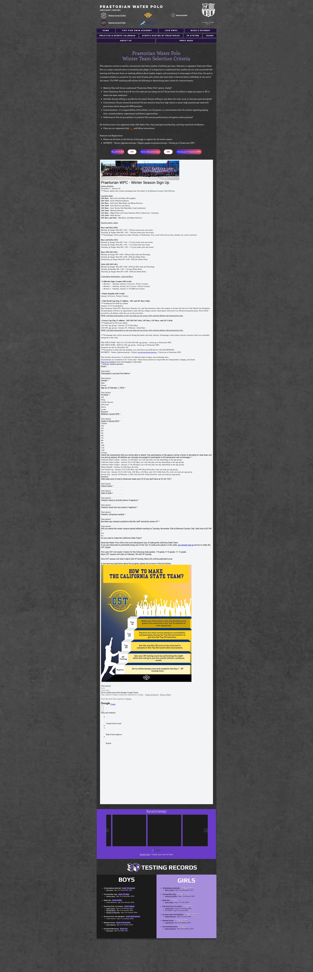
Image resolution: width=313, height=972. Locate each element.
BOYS (126, 879)
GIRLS (186, 880)
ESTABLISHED (208, 22)
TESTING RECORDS (169, 867)
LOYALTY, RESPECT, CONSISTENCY (110, 10)
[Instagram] (173, 15)
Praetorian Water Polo (131, 6)
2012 (208, 24)
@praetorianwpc (181, 15)
